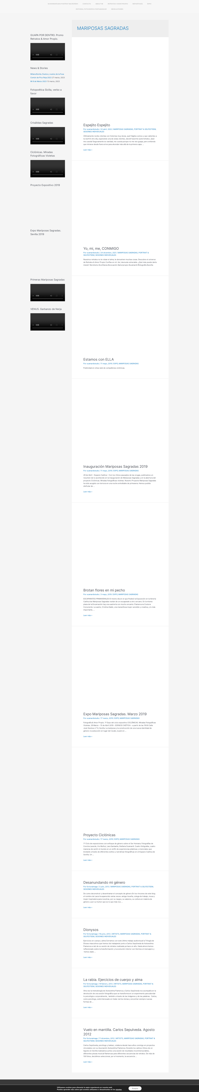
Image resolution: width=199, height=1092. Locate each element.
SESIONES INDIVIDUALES (93, 132)
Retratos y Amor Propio (118, 4)
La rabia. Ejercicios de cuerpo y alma (112, 980)
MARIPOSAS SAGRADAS (123, 129)
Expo (149, 4)
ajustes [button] (119, 1089)
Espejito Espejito (96, 125)
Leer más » (87, 150)
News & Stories (117, 9)
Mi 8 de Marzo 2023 (38, 81)
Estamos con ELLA (98, 359)
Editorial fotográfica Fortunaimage (91, 9)
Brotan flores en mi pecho (104, 590)
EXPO (115, 363)
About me (99, 4)
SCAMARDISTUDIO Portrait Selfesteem (63, 4)
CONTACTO (87, 4)
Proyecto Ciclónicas (99, 835)
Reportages (138, 4)
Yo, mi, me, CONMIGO (101, 248)
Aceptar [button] (135, 1088)
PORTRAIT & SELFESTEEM (145, 129)
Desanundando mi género (104, 882)
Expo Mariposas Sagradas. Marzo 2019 (115, 714)
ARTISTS (115, 934)
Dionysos (90, 930)
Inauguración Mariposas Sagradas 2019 (115, 466)
